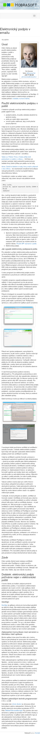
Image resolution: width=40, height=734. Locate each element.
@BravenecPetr (31, 73)
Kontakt (37, 733)
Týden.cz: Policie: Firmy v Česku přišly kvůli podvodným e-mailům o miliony (16, 158)
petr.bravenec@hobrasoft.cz (29, 77)
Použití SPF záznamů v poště (26, 243)
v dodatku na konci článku (21, 98)
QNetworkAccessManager (14, 710)
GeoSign (4, 605)
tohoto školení (17, 704)
